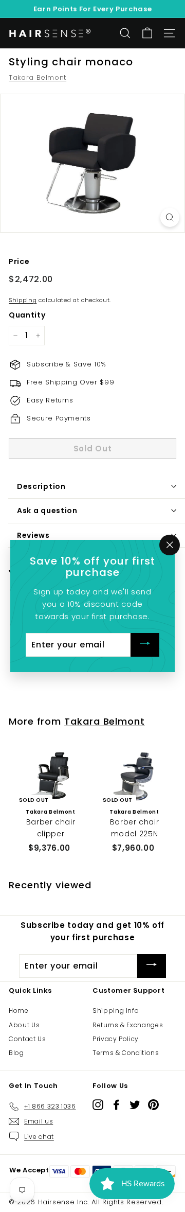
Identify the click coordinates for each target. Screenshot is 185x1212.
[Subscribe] (145, 645)
